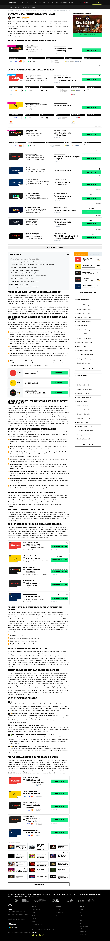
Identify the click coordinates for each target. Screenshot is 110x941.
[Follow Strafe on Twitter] (36, 935)
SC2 (81, 929)
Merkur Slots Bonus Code (61, 207)
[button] (81, 2)
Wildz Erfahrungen (82, 346)
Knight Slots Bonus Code (84, 418)
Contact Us (35, 912)
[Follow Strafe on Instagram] (42, 935)
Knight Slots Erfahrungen (84, 342)
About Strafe (36, 909)
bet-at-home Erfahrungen (32, 167)
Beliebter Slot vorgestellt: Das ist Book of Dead (25, 281)
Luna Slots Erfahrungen (31, 219)
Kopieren (99, 76)
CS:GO (81, 909)
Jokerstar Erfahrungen (31, 179)
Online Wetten (11, 10)
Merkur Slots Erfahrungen (32, 207)
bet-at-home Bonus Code (60, 167)
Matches (17, 7)
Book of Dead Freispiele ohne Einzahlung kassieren (26, 273)
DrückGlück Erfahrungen (84, 338)
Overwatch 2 (83, 932)
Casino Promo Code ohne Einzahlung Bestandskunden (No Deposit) (41, 847)
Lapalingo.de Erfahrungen (84, 350)
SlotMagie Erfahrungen (31, 46)
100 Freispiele (17, 751)
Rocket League (84, 926)
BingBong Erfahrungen (83, 363)
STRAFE (10, 909)
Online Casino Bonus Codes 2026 (45, 10)
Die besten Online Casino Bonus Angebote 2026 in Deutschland (21, 846)
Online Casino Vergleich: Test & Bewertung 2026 (26, 10)
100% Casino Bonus (42, 876)
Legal (34, 919)
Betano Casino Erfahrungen (33, 75)
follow (34, 932)
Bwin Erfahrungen (82, 325)
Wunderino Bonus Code (84, 410)
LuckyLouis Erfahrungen (84, 330)
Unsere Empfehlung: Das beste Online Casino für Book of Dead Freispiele (32, 264)
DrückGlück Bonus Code (84, 414)
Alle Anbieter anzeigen (55, 247)
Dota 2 (82, 915)
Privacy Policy (36, 921)
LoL (81, 912)
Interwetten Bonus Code (60, 103)
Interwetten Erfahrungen (32, 103)
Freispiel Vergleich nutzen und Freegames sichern (25, 259)
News (33, 7)
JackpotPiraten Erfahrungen (85, 355)
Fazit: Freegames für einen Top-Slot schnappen (25, 287)
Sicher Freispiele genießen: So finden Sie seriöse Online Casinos (29, 262)
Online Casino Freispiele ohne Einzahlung (20, 856)
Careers (34, 915)
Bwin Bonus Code (82, 401)
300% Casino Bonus (19, 876)
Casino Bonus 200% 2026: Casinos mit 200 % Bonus (63, 876)
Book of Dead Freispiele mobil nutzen (22, 278)
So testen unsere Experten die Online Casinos (24, 267)
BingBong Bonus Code (83, 439)
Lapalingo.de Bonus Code (84, 426)
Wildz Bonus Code (82, 422)
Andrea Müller (16, 17)
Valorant (82, 918)
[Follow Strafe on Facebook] (39, 935)
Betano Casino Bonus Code (61, 75)
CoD (81, 923)
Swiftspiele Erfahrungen (32, 193)
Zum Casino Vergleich (88, 293)
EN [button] (86, 2)
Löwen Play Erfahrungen (32, 233)
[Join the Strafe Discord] (33, 935)
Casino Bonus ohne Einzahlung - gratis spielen (42, 856)
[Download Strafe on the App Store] (13, 923)
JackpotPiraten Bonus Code (85, 430)
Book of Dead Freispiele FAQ (19, 284)
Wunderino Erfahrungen (84, 334)
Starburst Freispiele (26, 629)
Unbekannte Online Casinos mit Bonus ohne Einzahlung (42, 864)
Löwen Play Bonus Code (60, 233)
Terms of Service (37, 924)
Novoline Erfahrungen (31, 154)
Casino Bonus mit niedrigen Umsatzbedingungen (21, 870)
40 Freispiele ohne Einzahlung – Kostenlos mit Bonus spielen (63, 846)
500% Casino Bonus (40, 870)
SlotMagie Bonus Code (60, 46)
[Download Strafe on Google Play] (13, 927)
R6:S (81, 920)
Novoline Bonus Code (59, 154)
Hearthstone (83, 934)
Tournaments (25, 7)
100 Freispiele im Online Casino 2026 (20, 864)
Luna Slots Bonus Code (60, 219)
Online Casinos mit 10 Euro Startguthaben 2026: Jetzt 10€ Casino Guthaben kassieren (63, 856)
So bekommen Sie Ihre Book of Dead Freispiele (25, 270)
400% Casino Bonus (61, 870)
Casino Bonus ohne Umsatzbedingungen (63, 864)
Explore (59, 907)
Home (10, 7)
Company (35, 907)
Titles (82, 907)
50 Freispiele (11, 729)
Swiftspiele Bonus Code (60, 193)
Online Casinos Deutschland (24, 421)
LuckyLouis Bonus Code (84, 406)
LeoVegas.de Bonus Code (84, 435)
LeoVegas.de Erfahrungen (84, 359)
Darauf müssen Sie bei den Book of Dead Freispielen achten (28, 276)
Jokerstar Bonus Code (60, 179)
